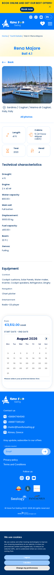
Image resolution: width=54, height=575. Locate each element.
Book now (27, 9)
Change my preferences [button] (27, 568)
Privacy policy (10, 460)
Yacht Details (16, 36)
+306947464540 (16, 416)
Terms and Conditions (14, 464)
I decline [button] (27, 563)
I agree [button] (27, 557)
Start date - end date (16, 331)
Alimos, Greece (15, 432)
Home (5, 36)
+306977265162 (16, 422)
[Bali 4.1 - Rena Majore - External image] (27, 84)
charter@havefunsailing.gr (21, 427)
